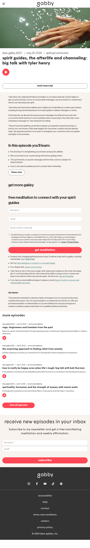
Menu (3, 4)
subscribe (45, 460)
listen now (16, 172)
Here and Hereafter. (66, 276)
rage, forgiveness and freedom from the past (27, 327)
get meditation (45, 250)
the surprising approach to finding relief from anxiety (32, 349)
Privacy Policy (73, 242)
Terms (63, 242)
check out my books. (33, 267)
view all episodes (18, 405)
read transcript (45, 86)
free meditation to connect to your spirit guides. (36, 263)
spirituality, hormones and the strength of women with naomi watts (40, 387)
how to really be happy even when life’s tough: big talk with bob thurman (43, 368)
